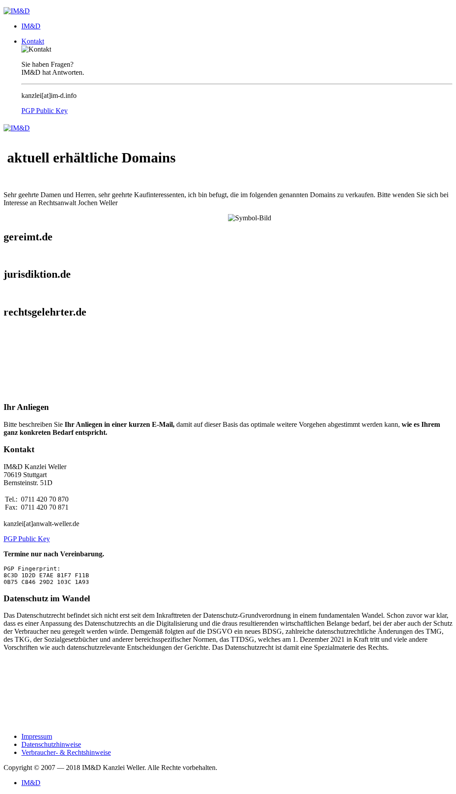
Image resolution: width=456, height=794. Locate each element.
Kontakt (32, 41)
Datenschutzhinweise (51, 744)
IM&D (31, 26)
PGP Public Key (44, 110)
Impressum (36, 736)
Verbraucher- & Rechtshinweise (66, 752)
